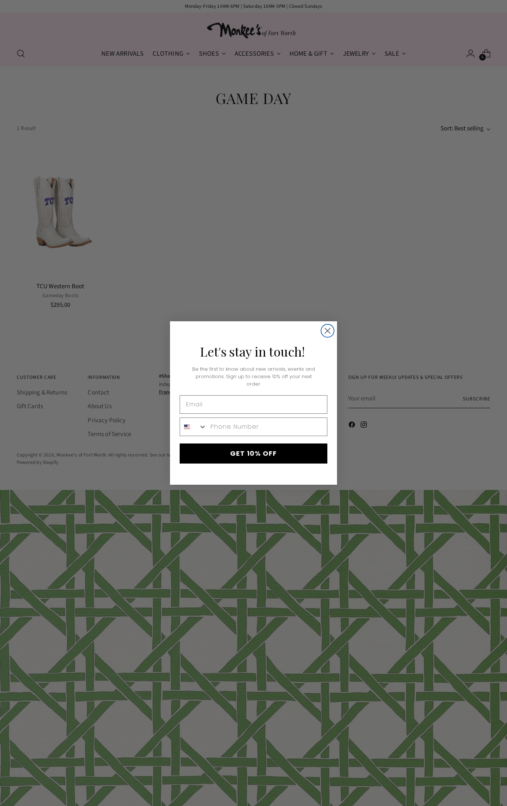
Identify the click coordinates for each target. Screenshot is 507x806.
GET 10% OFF (253, 453)
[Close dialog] (327, 330)
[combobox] (193, 427)
